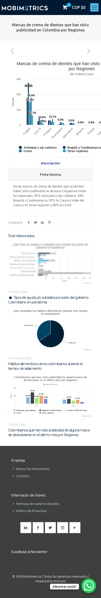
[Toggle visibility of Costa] (25, 151)
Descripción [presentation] (50, 163)
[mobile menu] (94, 7)
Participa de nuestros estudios (37, 503)
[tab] (50, 163)
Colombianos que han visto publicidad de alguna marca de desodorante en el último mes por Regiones (48, 432)
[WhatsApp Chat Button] (88, 585)
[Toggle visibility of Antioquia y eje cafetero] (38, 147)
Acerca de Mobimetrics (32, 468)
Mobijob (60, 581)
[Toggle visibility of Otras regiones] (75, 151)
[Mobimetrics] (25, 7)
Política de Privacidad (31, 511)
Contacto (22, 476)
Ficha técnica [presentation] (50, 174)
